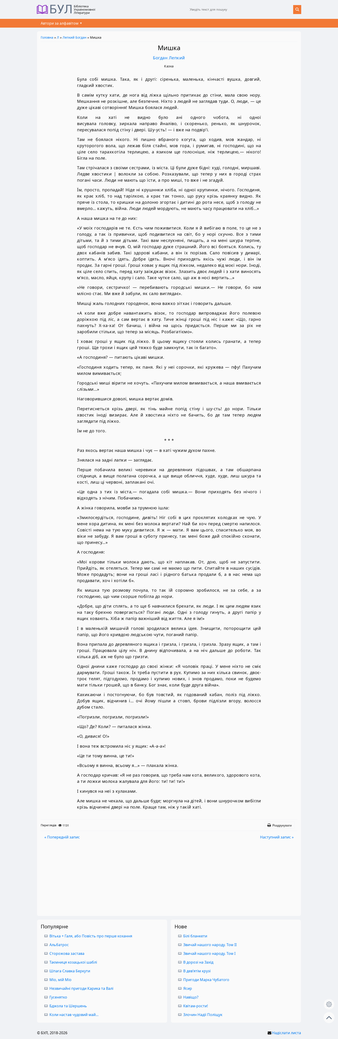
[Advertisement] (169, 878)
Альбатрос (59, 944)
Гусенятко (58, 997)
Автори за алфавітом (59, 23)
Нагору (329, 1017)
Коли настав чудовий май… (74, 1014)
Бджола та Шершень (68, 1005)
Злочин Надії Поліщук (202, 1014)
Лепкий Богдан (74, 37)
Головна (47, 37)
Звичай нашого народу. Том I (209, 953)
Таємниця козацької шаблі (73, 962)
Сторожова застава (66, 953)
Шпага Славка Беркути (69, 970)
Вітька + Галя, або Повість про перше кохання (90, 936)
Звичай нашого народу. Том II (210, 944)
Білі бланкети (195, 936)
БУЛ (61, 9)
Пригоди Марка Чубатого (206, 979)
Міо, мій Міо (60, 979)
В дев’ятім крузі (197, 970)
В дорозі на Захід (198, 962)
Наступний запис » (277, 837)
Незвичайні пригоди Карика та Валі (81, 988)
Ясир (187, 988)
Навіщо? (190, 997)
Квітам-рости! (195, 1005)
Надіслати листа (286, 1032)
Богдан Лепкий (169, 57)
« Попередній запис (62, 837)
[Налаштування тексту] (329, 1004)
